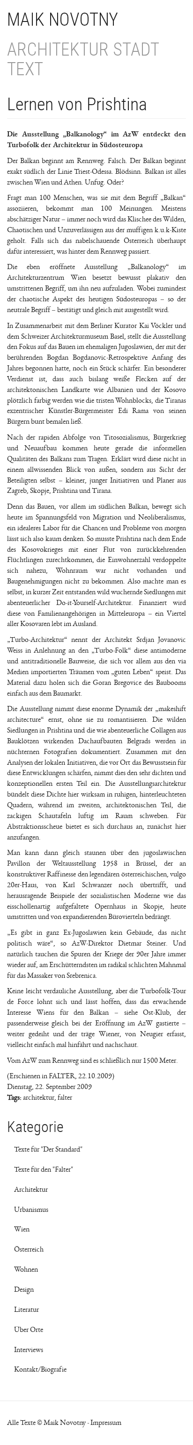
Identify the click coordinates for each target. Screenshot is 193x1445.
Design (24, 1289)
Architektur (31, 1189)
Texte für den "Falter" (43, 1169)
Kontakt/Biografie (40, 1369)
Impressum (105, 1422)
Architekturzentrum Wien (46, 277)
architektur (38, 1097)
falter (65, 1097)
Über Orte (28, 1329)
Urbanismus (31, 1209)
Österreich (29, 1249)
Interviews (28, 1349)
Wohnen (26, 1269)
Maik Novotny (62, 19)
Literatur (26, 1309)
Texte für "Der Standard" (48, 1149)
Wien (22, 1229)
